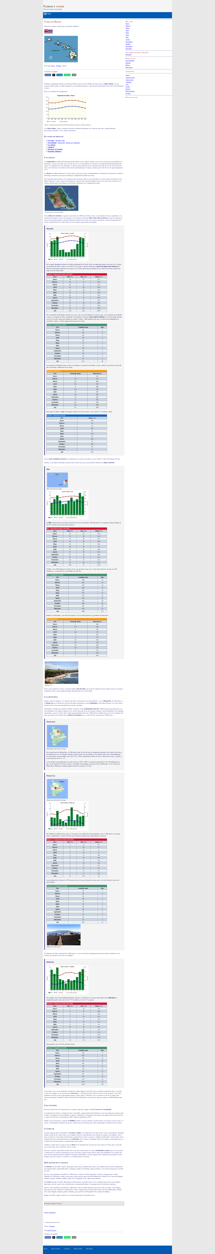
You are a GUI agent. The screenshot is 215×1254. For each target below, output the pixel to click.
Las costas (51, 140)
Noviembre (129, 46)
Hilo (63, 140)
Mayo (127, 33)
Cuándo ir (51, 147)
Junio (127, 35)
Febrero (128, 26)
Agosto (128, 39)
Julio (127, 37)
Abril (127, 30)
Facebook (47, 75)
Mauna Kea (61, 143)
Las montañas (52, 143)
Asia (127, 84)
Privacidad (89, 1249)
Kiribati (128, 63)
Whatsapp (67, 75)
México (128, 65)
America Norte (130, 77)
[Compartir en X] (53, 75)
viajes (54, 6)
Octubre (128, 44)
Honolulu (58, 140)
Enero (127, 24)
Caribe (128, 87)
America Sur (129, 80)
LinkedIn (59, 75)
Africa (128, 75)
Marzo (128, 28)
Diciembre (129, 49)
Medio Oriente (130, 91)
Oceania (58, 66)
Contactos (67, 1249)
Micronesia (129, 67)
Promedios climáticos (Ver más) (53, 1203)
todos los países (51, 1230)
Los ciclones (51, 145)
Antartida (128, 82)
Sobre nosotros (55, 1249)
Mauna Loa (69, 143)
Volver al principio (50, 1212)
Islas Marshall (130, 60)
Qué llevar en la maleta (55, 149)
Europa (128, 89)
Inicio (53, 66)
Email (74, 75)
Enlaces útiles (78, 1249)
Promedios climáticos (54, 151)
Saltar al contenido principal (51, 1)
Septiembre (129, 42)
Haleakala (77, 143)
